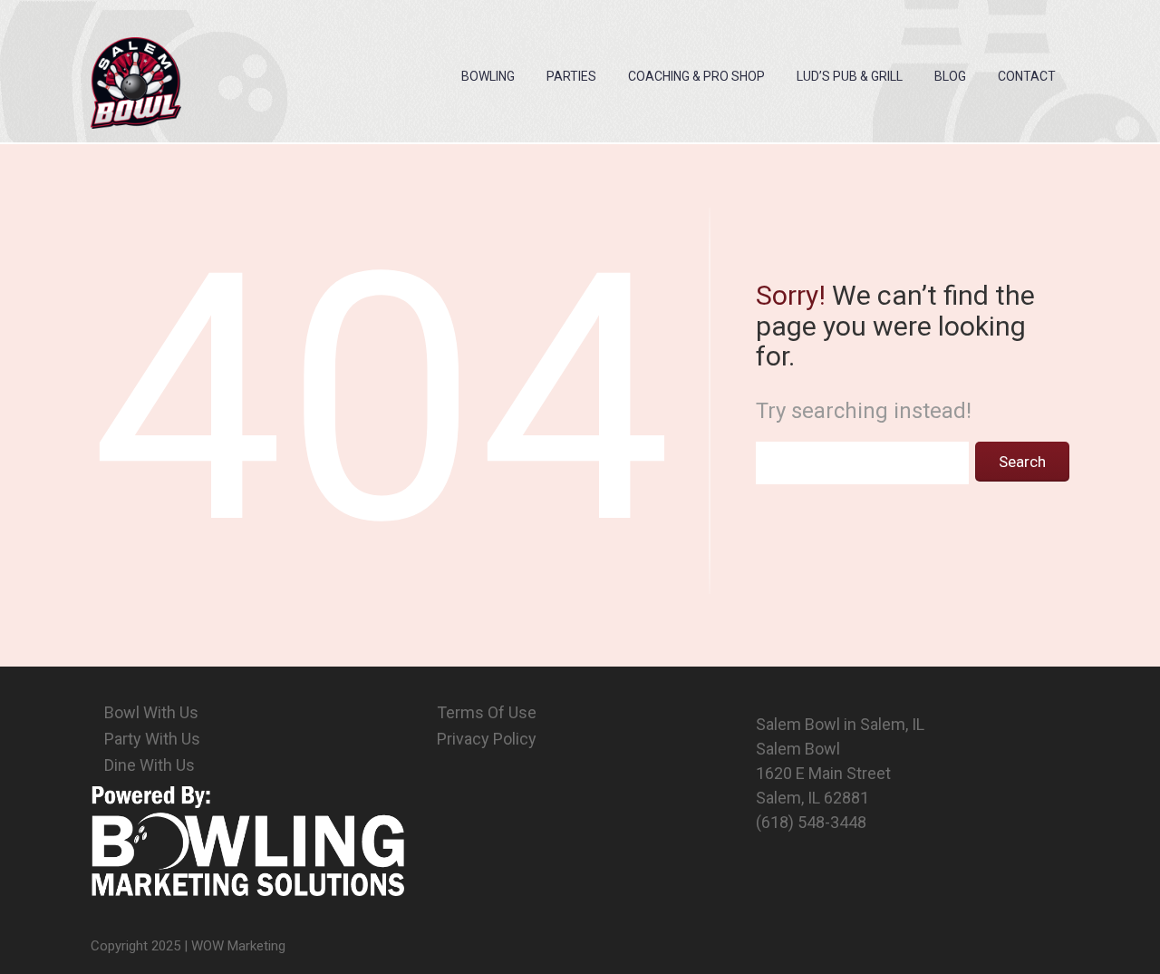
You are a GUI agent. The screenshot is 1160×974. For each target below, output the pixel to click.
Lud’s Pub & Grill (850, 76)
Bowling (488, 76)
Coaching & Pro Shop (696, 76)
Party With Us (152, 738)
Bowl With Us (151, 712)
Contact (1027, 76)
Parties (571, 76)
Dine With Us (149, 764)
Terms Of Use (486, 712)
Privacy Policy (486, 738)
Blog (950, 76)
